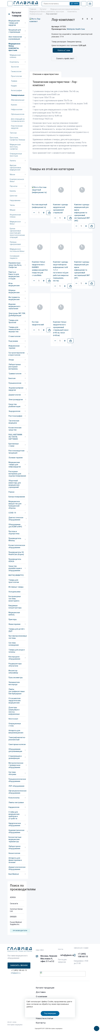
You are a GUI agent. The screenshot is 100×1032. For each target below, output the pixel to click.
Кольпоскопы (14, 798)
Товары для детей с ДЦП (17, 630)
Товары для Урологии (13, 321)
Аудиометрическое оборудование (16, 831)
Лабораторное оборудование (14, 847)
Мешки (12, 210)
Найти (76, 3)
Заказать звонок (19, 965)
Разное (11, 492)
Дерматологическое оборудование (17, 868)
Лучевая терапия (16, 458)
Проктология (16, 76)
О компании (41, 996)
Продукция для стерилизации (15, 31)
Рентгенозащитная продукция (16, 452)
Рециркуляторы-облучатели (15, 665)
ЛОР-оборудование (16, 786)
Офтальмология (17, 114)
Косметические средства (15, 429)
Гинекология (16, 71)
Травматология (15, 374)
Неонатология (14, 853)
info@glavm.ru (15, 973)
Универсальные (17, 95)
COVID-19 (12, 513)
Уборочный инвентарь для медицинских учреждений (15, 484)
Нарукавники (15, 200)
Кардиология (14, 807)
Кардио (14, 86)
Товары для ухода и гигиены (17, 651)
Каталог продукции (45, 987)
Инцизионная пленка (15, 216)
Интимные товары (16, 587)
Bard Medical (14, 874)
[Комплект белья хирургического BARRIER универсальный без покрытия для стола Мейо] (40, 247)
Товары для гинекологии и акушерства (14, 329)
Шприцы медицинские (14, 291)
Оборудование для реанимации (15, 750)
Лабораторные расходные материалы (15, 366)
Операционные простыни (16, 155)
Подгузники (13, 341)
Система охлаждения (14, 644)
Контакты (41, 1023)
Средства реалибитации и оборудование (15, 568)
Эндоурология (14, 411)
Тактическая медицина (14, 422)
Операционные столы (15, 725)
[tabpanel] (61, 118)
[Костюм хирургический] (40, 307)
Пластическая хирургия (16, 127)
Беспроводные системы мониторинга (15, 598)
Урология (15, 67)
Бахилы (13, 191)
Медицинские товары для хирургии (14, 23)
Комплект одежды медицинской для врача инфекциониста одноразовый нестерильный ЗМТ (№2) (82, 213)
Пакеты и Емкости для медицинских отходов (14, 275)
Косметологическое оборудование (17, 546)
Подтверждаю (50, 1013)
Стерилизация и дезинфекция (15, 757)
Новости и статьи (44, 1018)
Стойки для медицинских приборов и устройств (14, 815)
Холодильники (14, 592)
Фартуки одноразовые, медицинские (15, 167)
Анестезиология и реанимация (15, 38)
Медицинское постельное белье (17, 250)
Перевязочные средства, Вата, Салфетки (15, 265)
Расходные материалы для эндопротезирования (17, 474)
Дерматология (15, 395)
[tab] (46, 74)
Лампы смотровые (16, 802)
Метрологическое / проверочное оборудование (16, 765)
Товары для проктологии (14, 581)
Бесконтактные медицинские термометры (15, 839)
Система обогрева (12, 773)
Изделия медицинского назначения (14, 306)
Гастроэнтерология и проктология (17, 354)
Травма (14, 81)
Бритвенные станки (14, 445)
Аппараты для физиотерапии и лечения (15, 860)
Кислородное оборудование (14, 658)
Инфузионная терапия (14, 347)
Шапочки (13, 196)
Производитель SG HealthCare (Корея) (16, 553)
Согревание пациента (14, 257)
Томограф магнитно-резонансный (17, 738)
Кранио (14, 105)
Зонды (11, 360)
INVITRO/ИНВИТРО (16, 575)
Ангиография (16, 90)
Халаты (13, 161)
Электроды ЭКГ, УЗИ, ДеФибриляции (17, 314)
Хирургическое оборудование (15, 824)
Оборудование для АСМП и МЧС (15, 525)
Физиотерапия (14, 624)
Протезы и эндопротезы (14, 532)
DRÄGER (13, 917)
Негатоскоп (13, 719)
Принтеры (13, 619)
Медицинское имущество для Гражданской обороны (15, 504)
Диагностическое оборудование (16, 519)
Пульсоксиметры (16, 678)
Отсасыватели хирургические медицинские (15, 700)
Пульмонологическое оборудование (17, 780)
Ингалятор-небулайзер (13, 672)
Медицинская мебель (14, 614)
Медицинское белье (15, 223)
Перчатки (13, 186)
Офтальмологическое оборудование (17, 792)
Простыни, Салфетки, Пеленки (17, 139)
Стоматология (14, 336)
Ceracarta (14, 904)
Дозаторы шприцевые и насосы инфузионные (14, 711)
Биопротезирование (17, 497)
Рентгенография (15, 416)
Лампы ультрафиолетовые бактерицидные (17, 691)
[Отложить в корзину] (49, 212)
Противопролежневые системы (17, 637)
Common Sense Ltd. (16, 910)
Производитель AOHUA (15, 560)
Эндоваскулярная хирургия (16, 389)
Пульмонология (15, 383)
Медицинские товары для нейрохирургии (15, 464)
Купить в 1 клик (64, 50)
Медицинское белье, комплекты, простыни (14, 47)
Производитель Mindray (15, 539)
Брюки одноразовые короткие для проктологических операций (17, 233)
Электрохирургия (16, 400)
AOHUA (13, 897)
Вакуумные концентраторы (15, 607)
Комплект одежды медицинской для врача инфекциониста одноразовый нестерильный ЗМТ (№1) (82, 270)
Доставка (40, 992)
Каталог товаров (16, 14)
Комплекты (14, 62)
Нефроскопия (16, 109)
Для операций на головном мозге (18, 120)
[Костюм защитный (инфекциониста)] (40, 190)
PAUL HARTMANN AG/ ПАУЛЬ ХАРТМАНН (15, 437)
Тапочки (13, 133)
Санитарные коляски (17, 744)
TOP (96, 1028)
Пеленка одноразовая (15, 243)
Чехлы (12, 205)
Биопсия (12, 378)
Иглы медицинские (14, 284)
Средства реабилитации (14, 405)
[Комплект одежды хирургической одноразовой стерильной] (61, 190)
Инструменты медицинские (14, 298)
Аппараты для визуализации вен (16, 732)
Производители (20, 930)
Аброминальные (17, 100)
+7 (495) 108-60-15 (83, 955)
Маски (12, 174)
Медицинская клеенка (15, 56)
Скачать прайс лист (65, 58)
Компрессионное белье (17, 180)
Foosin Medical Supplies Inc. (16, 923)
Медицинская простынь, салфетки (15, 147)
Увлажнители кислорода (14, 683)
